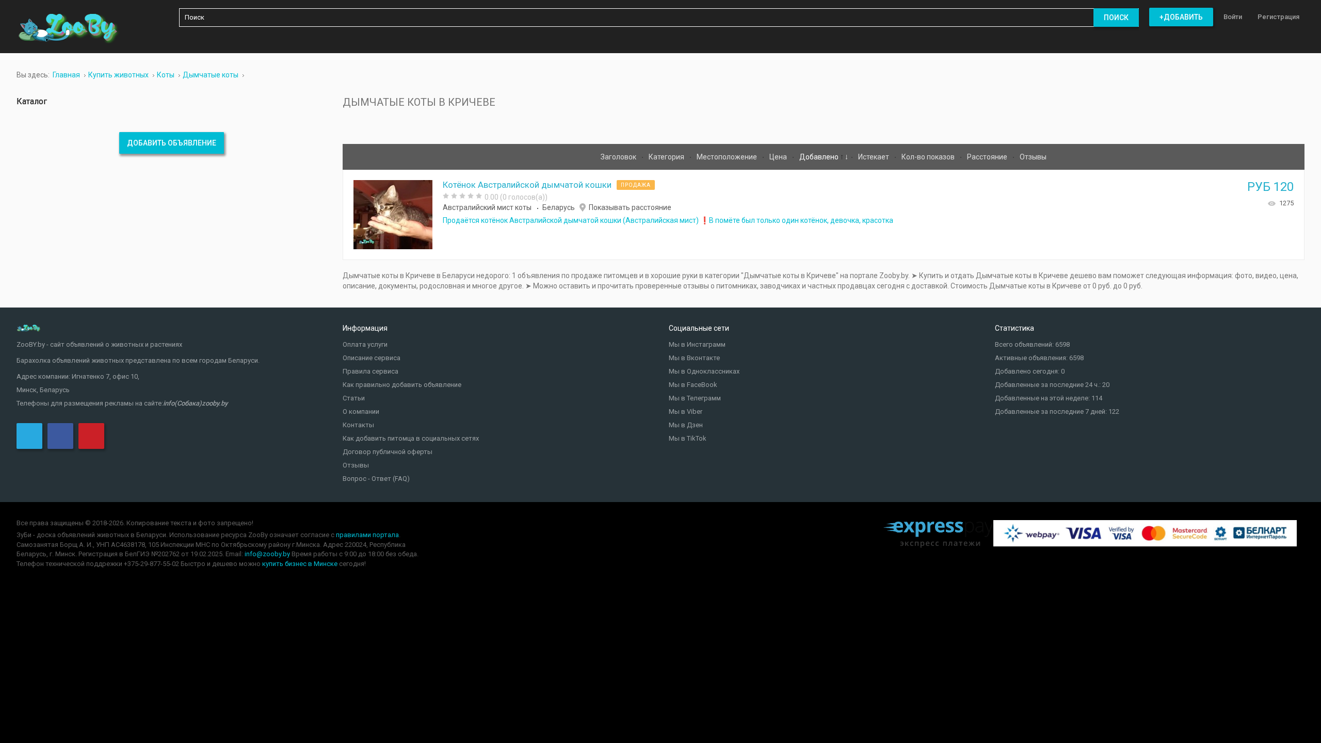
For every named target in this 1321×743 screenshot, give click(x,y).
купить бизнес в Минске (299, 564)
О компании (361, 411)
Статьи (354, 398)
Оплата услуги (365, 344)
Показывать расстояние (630, 207)
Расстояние (988, 157)
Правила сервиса (370, 371)
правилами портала (367, 535)
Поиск (1116, 17)
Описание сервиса (371, 358)
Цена (778, 157)
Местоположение (728, 157)
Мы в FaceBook (693, 385)
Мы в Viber (685, 411)
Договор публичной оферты (387, 452)
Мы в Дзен (686, 425)
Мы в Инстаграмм (697, 344)
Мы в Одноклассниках (704, 371)
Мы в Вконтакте (694, 358)
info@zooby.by (267, 554)
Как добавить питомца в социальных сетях (411, 438)
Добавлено (819, 157)
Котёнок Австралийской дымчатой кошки (527, 185)
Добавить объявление (171, 143)
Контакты (358, 425)
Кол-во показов (928, 157)
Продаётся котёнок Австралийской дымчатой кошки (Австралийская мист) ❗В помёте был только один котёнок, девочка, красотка (668, 220)
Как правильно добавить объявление (402, 385)
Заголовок (619, 157)
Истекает (874, 157)
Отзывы (1033, 157)
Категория (667, 157)
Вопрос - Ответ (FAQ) (376, 478)
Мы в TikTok (687, 438)
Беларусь (558, 207)
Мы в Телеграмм (695, 398)
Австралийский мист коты (487, 207)
